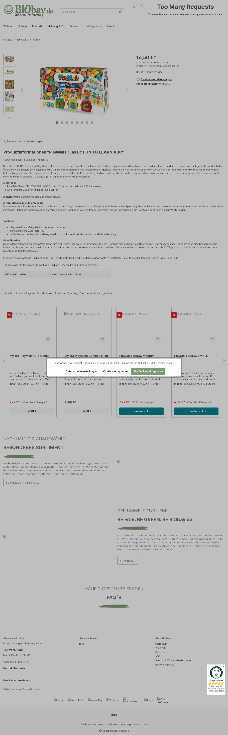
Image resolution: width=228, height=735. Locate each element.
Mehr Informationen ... (163, 363)
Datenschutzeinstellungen (81, 371)
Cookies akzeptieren (115, 371)
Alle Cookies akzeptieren (148, 371)
